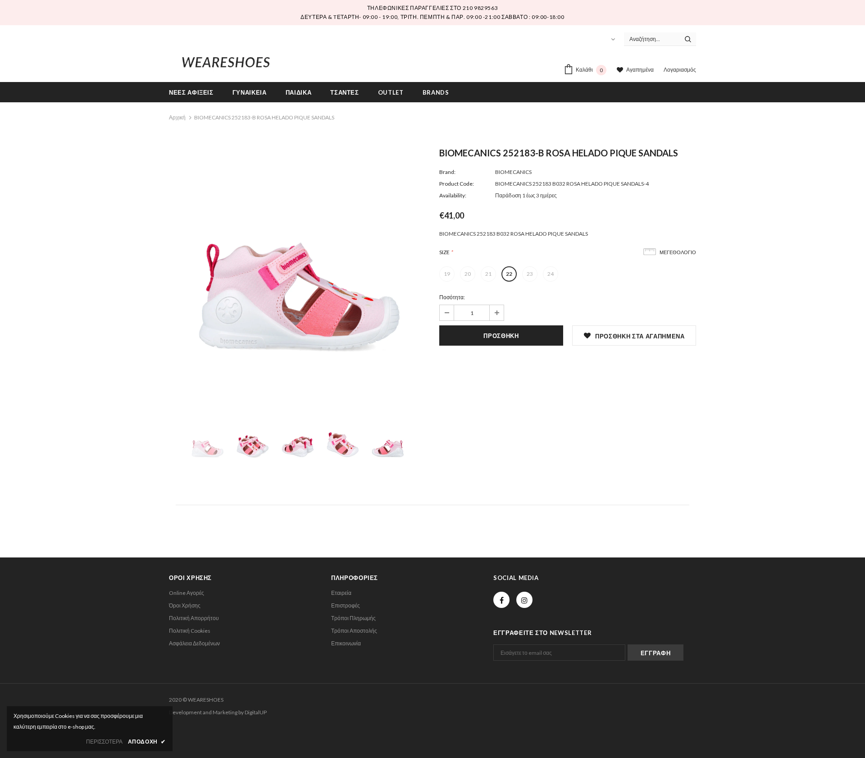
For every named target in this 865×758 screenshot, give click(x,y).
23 (530, 273)
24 (550, 273)
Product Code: (456, 183)
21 (488, 273)
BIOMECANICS (513, 172)
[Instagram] (524, 600)
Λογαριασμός (680, 69)
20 (467, 273)
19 (447, 273)
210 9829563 (480, 8)
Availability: (452, 195)
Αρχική (177, 117)
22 (509, 273)
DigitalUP (256, 712)
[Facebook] (501, 600)
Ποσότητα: (452, 297)
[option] (297, 277)
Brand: (447, 172)
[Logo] (226, 60)
